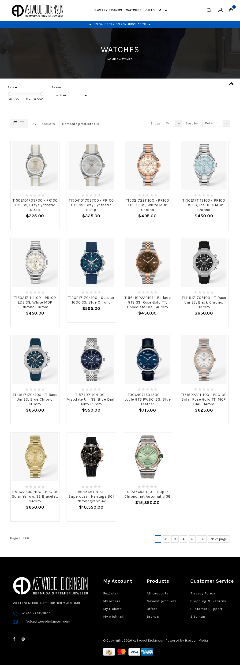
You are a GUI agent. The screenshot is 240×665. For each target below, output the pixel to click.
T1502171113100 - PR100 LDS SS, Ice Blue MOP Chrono (203, 205)
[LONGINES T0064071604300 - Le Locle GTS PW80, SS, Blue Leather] (147, 359)
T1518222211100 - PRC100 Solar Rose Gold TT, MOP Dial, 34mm (204, 399)
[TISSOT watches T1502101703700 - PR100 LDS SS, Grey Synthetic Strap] (35, 165)
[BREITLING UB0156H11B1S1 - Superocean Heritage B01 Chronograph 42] (91, 456)
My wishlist (113, 616)
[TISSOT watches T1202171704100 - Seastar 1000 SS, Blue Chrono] (91, 262)
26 (202, 539)
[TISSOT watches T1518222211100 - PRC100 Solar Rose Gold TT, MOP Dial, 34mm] (203, 359)
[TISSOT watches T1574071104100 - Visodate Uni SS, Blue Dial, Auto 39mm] (91, 359)
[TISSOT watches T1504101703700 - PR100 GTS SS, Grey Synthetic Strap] (91, 165)
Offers (152, 609)
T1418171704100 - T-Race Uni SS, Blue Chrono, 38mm (35, 399)
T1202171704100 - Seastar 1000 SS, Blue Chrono (91, 299)
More (162, 10)
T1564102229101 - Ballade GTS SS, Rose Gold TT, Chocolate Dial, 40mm (147, 302)
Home (111, 59)
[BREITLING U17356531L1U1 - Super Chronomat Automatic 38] (147, 456)
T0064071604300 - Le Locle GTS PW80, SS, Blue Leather (147, 399)
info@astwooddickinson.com (46, 622)
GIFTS (150, 10)
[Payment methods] (109, 652)
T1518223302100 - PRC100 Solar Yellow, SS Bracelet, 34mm (35, 496)
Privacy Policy (202, 593)
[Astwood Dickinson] (37, 11)
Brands (153, 616)
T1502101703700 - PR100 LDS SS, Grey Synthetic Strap (35, 205)
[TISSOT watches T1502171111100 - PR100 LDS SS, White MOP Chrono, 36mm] (35, 262)
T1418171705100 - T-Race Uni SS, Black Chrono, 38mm (204, 302)
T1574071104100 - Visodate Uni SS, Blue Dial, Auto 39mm (91, 399)
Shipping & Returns (208, 601)
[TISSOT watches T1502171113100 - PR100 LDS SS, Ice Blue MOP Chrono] (203, 165)
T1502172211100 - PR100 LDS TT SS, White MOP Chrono (147, 205)
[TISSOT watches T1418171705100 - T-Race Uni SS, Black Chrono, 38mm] (203, 262)
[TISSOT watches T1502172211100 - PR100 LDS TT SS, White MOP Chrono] (147, 165)
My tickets (112, 609)
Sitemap (197, 616)
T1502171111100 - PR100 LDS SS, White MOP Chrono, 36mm (35, 302)
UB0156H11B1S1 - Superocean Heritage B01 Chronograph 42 (91, 496)
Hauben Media (196, 640)
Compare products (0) (80, 124)
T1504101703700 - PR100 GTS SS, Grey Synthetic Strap (91, 205)
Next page (218, 539)
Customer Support (206, 609)
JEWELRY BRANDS (107, 10)
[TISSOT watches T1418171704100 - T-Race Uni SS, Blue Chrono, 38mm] (35, 359)
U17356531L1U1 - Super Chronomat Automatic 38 (147, 494)
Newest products (162, 601)
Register (110, 593)
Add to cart (35, 224)
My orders (111, 601)
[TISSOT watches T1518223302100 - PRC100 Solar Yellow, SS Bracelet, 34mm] (35, 456)
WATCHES (134, 10)
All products (158, 593)
